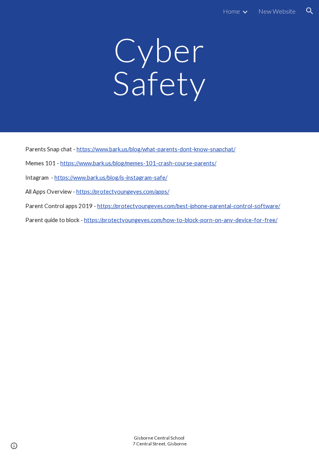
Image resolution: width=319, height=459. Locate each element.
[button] (309, 11)
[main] (159, 66)
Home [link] (231, 11)
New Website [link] (277, 11)
